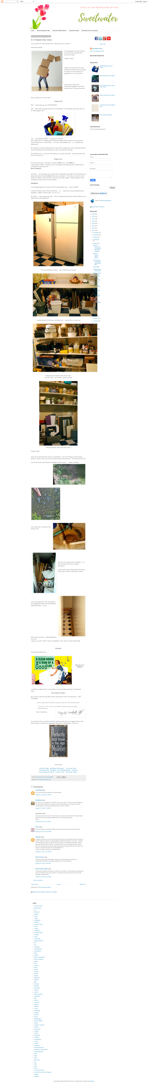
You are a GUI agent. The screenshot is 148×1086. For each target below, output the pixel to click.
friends (36, 969)
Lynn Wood (38, 790)
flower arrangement (39, 957)
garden (36, 975)
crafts (35, 936)
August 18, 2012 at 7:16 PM (42, 821)
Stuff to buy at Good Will (40, 1049)
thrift (35, 1053)
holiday (36, 990)
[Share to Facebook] (63, 777)
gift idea (36, 979)
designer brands (38, 941)
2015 (93, 223)
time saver (37, 1060)
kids (35, 998)
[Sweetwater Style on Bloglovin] (99, 194)
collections (37, 930)
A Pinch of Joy (59, 772)
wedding (36, 1076)
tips (50, 779)
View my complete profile (97, 51)
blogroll (36, 914)
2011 (93, 324)
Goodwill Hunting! (74, 30)
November (96, 235)
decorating (37, 938)
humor (37, 779)
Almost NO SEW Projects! (59, 30)
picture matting (38, 1021)
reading (36, 1031)
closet (35, 926)
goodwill (36, 986)
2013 (93, 228)
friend (35, 967)
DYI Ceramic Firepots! (106, 115)
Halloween (37, 988)
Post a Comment (37, 880)
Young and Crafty (44, 770)
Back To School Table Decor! (95, 256)
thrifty (35, 1055)
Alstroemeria (37, 908)
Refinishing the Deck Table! (107, 75)
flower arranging (38, 959)
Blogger (92, 1081)
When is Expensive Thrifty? (107, 95)
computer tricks (38, 932)
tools (35, 1064)
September (96, 239)
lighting (36, 1006)
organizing (41, 779)
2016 (93, 221)
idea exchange (38, 994)
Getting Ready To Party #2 (97, 270)
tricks (35, 1066)
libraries (36, 1004)
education (37, 947)
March (95, 316)
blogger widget (103, 44)
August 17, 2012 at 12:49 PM (43, 795)
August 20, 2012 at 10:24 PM (43, 831)
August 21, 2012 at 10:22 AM (43, 851)
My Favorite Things (71, 772)
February (96, 318)
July (94, 306)
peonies (36, 1014)
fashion (36, 955)
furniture (36, 971)
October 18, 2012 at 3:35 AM (43, 876)
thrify (35, 1058)
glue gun (36, 984)
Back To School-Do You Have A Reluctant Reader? (97, 248)
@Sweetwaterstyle (106, 200)
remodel (36, 1037)
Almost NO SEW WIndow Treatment (96, 284)
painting (36, 1012)
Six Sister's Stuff (72, 768)
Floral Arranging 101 (96, 290)
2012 (93, 230)
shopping (36, 1045)
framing (36, 965)
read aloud (37, 1029)
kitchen (36, 1000)
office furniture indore (41, 869)
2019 (93, 214)
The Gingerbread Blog (63, 770)
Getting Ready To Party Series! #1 (97, 274)
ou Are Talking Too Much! (46, 772)
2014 (93, 226)
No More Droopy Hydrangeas (97, 301)
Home (32, 30)
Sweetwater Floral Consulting (89, 30)
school (36, 1041)
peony (36, 1016)
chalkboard (37, 920)
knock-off (36, 1002)
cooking (36, 934)
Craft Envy (74, 770)
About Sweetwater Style (43, 30)
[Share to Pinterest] (65, 777)
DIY (35, 943)
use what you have (39, 1070)
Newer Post (34, 884)
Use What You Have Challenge (42, 1072)
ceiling (36, 918)
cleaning (36, 922)
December (96, 232)
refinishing (37, 1035)
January (95, 321)
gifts (35, 982)
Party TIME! (96, 267)
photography (37, 1019)
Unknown (38, 837)
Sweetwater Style (97, 48)
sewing (36, 1043)
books (36, 916)
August (95, 243)
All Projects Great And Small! (96, 295)
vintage (36, 1074)
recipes (36, 1033)
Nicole (37, 827)
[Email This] (57, 777)
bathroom (36, 912)
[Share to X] (61, 777)
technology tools (38, 1051)
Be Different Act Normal (57, 768)
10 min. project (38, 906)
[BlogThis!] (59, 777)
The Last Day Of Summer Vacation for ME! (97, 262)
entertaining (37, 951)
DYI (35, 945)
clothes (36, 928)
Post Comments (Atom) (44, 887)
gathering (36, 977)
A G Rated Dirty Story (96, 279)
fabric (35, 953)
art (35, 910)
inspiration (37, 996)
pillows (36, 1023)
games (36, 973)
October (95, 237)
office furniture (39, 857)
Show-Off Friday (44, 768)
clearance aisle (38, 924)
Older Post (82, 884)
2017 (93, 218)
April (94, 314)
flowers (36, 961)
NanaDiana (38, 800)
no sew (36, 1008)
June (94, 309)
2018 (93, 216)
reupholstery (37, 1039)
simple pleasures (39, 1047)
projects (47, 779)
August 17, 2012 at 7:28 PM (42, 808)
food (35, 963)
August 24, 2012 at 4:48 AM (42, 863)
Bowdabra (53, 770)
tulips (35, 1068)
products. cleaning (39, 1025)
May (94, 311)
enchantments (38, 949)
